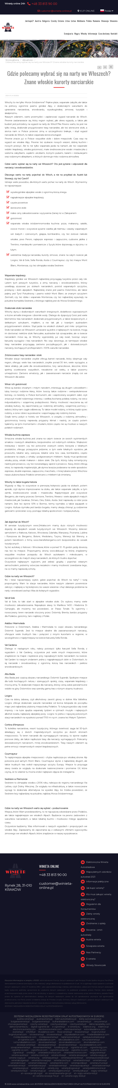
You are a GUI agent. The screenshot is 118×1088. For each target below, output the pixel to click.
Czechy (54, 20)
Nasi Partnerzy (93, 952)
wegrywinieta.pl (97, 1052)
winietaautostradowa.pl (97, 1057)
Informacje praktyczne (97, 881)
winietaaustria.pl (50, 1057)
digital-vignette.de (40, 1026)
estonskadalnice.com (94, 1029)
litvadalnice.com (46, 1032)
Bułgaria (46, 20)
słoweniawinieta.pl (42, 1047)
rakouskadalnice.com (68, 1039)
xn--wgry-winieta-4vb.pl (85, 1073)
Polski (108, 10)
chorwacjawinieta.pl (17, 1024)
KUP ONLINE (87, 10)
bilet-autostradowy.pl (65, 1019)
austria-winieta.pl (25, 1019)
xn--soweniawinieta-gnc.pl (58, 1073)
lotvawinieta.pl (37, 1034)
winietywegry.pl (38, 1070)
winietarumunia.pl (98, 1063)
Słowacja (105, 20)
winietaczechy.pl (62, 1060)
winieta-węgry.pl (17, 1057)
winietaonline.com (59, 1063)
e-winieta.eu (74, 1026)
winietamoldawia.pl (37, 1063)
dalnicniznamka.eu (18, 1026)
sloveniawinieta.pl (47, 1042)
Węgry (77, 33)
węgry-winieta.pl (99, 1070)
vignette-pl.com (39, 1050)
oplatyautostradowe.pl (94, 1037)
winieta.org (33, 1057)
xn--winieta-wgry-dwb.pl (73, 1076)
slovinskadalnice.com (94, 1042)
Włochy (84, 33)
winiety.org (53, 1068)
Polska (89, 20)
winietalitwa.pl (100, 1060)
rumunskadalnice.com (25, 1042)
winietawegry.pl (20, 1068)
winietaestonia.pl (81, 1060)
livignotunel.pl (98, 1032)
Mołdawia (81, 20)
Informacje (92, 33)
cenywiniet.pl (100, 1021)
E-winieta (91, 959)
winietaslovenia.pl (16, 1065)
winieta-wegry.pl (98, 1055)
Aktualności (27, 60)
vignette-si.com (98, 1050)
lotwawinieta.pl (54, 1034)
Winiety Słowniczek (96, 965)
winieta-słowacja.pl (78, 1055)
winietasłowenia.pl (101, 1065)
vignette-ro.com (79, 1050)
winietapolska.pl (79, 1063)
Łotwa (73, 20)
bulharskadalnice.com (63, 1021)
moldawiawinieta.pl (48, 1037)
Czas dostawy (104, 33)
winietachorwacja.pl (41, 1060)
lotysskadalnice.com (74, 1034)
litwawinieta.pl (82, 1032)
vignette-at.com (79, 1047)
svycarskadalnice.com (90, 1045)
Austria (38, 20)
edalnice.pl (103, 1026)
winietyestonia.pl (19, 1070)
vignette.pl (18, 1052)
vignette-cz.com (20, 1050)
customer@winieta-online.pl (56, 10)
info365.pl (30, 1032)
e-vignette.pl (58, 1026)
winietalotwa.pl (18, 1063)
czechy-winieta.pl (38, 1024)
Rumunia (96, 20)
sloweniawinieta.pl (68, 1045)
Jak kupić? (29, 20)
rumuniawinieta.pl (91, 1039)
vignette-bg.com (98, 1047)
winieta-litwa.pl (58, 1055)
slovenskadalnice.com (70, 1042)
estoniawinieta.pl (72, 1029)
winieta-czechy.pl (39, 1055)
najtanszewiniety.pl (70, 1037)
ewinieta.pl (18, 1032)
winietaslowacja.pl (37, 1065)
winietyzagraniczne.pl (59, 1070)
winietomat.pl (38, 1068)
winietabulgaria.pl (20, 1060)
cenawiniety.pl (84, 1021)
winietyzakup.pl (80, 1070)
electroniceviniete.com (50, 1029)
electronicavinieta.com (24, 1029)
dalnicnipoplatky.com (99, 1024)
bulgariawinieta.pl (41, 1021)
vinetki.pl (30, 1052)
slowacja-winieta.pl (26, 1045)
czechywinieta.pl (58, 1024)
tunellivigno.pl (61, 1047)
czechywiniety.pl (78, 1024)
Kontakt (114, 33)
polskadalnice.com (46, 1039)
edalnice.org (89, 1026)
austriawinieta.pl (45, 1019)
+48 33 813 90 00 (44, 4)
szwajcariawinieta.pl (20, 1047)
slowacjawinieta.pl (47, 1045)
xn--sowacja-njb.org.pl (31, 1073)
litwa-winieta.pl (64, 1032)
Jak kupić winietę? (95, 888)
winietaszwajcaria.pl (79, 1065)
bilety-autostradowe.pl (90, 1019)
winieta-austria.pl (20, 1055)
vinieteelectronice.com (75, 1052)
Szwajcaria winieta (95, 946)
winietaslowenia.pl (58, 1065)
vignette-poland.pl (59, 1050)
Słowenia (113, 20)
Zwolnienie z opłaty (96, 923)
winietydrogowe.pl (70, 1068)
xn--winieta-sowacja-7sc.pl (46, 1076)
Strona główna (12, 60)
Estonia (61, 20)
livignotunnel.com (18, 1034)
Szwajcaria (68, 33)
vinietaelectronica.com (49, 1052)
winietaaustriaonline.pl (72, 1057)
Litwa (67, 20)
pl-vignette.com (26, 1039)
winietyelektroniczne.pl (94, 1068)
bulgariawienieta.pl (20, 1021)
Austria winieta (93, 939)
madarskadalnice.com (98, 1034)
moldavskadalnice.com (24, 1037)
